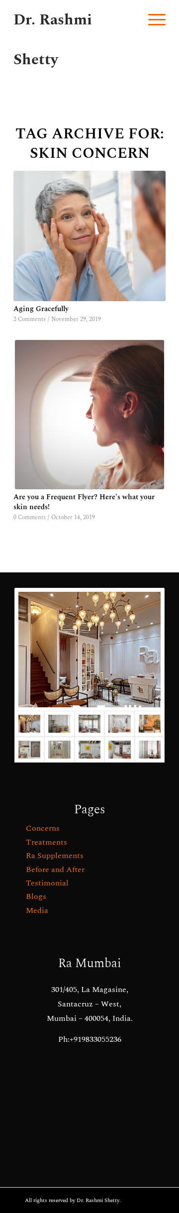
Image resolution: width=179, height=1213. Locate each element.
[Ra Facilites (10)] (59, 724)
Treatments (46, 842)
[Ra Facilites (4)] (89, 750)
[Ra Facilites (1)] (119, 750)
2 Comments (29, 319)
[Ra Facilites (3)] (29, 750)
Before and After (55, 870)
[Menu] (152, 20)
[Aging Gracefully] (89, 236)
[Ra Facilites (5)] (150, 724)
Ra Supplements (55, 856)
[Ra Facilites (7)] (89, 724)
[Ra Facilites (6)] (119, 724)
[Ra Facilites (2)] (59, 750)
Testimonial (47, 883)
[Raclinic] (89, 649)
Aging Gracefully (41, 309)
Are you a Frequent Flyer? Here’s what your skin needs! (84, 502)
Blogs (36, 896)
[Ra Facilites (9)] (150, 750)
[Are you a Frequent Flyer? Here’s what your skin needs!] (89, 414)
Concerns (43, 828)
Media (37, 910)
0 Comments (29, 517)
